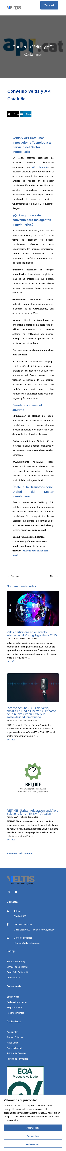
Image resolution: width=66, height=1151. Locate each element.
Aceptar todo (33, 1127)
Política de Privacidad (17, 1058)
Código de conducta (17, 1002)
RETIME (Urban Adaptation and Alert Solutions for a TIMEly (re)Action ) (32, 812)
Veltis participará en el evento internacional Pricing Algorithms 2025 (32, 633)
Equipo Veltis (13, 996)
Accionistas (12, 1032)
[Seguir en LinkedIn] (15, 892)
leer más (11, 661)
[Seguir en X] (9, 892)
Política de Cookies (16, 1053)
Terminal (49, 5)
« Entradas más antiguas (20, 853)
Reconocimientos (15, 1012)
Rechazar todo (33, 1144)
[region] (33, 1123)
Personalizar (33, 1136)
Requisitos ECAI (15, 1007)
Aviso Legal (12, 1042)
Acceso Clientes (15, 1037)
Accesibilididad (14, 1048)
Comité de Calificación (18, 972)
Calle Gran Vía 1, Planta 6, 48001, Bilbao (34, 929)
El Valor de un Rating (17, 967)
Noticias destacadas (29, 638)
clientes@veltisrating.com (27, 943)
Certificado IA (13, 977)
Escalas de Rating (16, 961)
